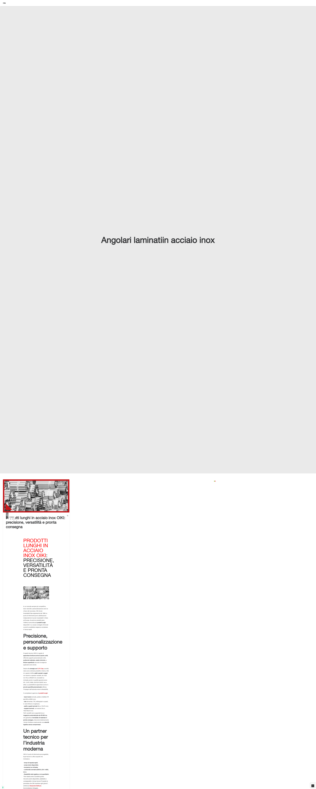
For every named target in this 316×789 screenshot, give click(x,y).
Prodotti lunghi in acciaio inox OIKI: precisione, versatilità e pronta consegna (35, 522)
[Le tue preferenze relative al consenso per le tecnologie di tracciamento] (2, 787)
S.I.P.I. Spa (41, 668)
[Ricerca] (312, 3)
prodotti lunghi (43, 693)
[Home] (11, 515)
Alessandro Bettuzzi (35, 785)
